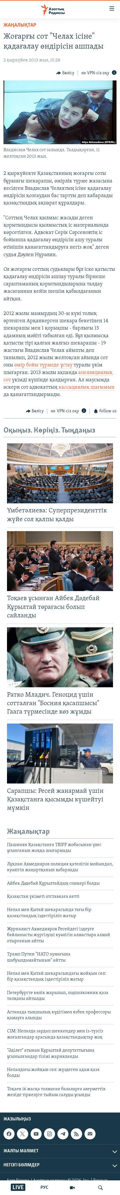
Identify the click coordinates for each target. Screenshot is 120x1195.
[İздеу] (100, 1187)
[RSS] (76, 1133)
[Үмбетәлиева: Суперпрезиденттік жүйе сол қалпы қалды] (60, 473)
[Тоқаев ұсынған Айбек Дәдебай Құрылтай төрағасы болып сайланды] (60, 561)
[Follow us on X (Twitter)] (22, 1133)
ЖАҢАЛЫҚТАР (19, 25)
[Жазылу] (90, 1133)
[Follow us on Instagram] (49, 1133)
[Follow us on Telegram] (62, 1133)
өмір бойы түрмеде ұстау (43, 365)
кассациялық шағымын (86, 387)
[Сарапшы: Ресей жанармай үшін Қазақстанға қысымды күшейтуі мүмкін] (60, 754)
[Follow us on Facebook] (9, 1133)
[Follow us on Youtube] (36, 1133)
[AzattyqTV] (72, 1187)
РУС (44, 1187)
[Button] (65, 73)
